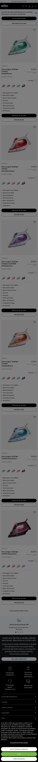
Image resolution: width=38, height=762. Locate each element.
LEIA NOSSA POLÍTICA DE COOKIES (19, 742)
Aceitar (19, 754)
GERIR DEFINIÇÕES (19, 759)
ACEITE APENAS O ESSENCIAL (19, 749)
